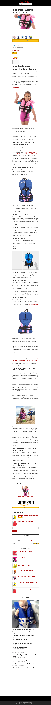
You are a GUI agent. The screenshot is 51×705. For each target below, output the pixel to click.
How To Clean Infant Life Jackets (19, 647)
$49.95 (19, 540)
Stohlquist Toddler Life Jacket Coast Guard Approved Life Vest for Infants (27, 564)
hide (18, 61)
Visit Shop (25, 507)
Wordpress (33, 703)
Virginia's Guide (25, 2)
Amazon (25, 509)
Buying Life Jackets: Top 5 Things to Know (21, 660)
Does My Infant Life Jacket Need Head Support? (23, 664)
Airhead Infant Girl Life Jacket (24, 557)
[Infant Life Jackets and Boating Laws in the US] (25, 627)
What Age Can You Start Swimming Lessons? (22, 643)
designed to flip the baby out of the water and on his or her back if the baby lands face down (25, 360)
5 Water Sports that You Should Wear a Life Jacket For (24, 667)
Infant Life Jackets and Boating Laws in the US (24, 630)
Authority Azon (23, 703)
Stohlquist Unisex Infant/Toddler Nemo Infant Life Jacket (28, 516)
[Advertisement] (25, 682)
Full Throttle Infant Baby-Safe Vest (25, 570)
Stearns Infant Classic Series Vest (25, 551)
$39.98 (15, 50)
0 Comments (22, 648)
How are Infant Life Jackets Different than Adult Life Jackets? (24, 655)
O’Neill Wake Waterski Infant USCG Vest (25, 496)
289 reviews (14, 58)
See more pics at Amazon (25, 40)
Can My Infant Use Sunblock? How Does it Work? (23, 635)
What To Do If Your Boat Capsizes (19, 639)
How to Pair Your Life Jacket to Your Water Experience (24, 651)
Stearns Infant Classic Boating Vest (25, 521)
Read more (35, 633)
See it (14, 52)
